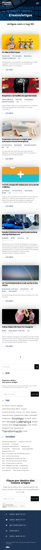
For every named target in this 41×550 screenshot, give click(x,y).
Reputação (17, 428)
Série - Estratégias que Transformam (13, 458)
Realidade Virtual (7, 428)
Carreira (20, 406)
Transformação (12, 431)
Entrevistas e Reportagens (10, 446)
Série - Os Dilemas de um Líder (12, 463)
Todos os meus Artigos (21, 470)
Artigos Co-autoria (25, 441)
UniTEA (25, 431)
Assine (35, 394)
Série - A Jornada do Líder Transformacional (15, 453)
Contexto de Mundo (8, 412)
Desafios (34, 412)
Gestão (34, 418)
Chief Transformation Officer (11, 409)
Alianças (7, 405)
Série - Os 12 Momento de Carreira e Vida (14, 461)
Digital (26, 415)
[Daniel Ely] (6, 3)
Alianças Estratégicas (9, 441)
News (10, 425)
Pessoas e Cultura (8, 451)
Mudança (5, 425)
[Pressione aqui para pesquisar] (36, 366)
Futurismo (27, 418)
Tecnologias (6, 470)
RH (23, 428)
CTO (23, 412)
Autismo (13, 405)
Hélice (4, 421)
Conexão (24, 409)
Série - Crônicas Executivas (10, 456)
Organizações (19, 425)
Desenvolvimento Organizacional (13, 415)
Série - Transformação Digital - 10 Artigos (15, 468)
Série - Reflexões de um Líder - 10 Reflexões (15, 465)
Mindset (35, 422)
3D (3, 405)
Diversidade (33, 415)
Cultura (28, 412)
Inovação (11, 422)
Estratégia (18, 418)
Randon (34, 425)
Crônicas (18, 412)
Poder (29, 425)
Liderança (24, 421)
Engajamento (6, 418)
